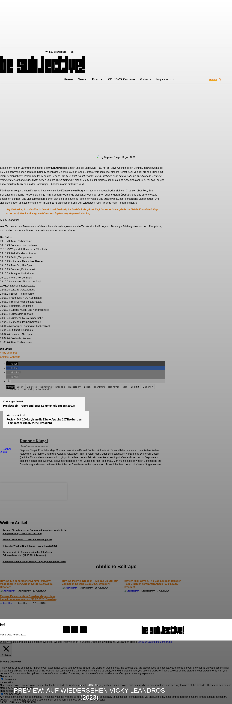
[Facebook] (21, 469)
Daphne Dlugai (112, 157)
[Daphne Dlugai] (99, 157)
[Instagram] (26, 469)
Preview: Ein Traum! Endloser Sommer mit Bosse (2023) (39, 405)
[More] (56, 490)
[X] (32, 469)
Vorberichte (89, 684)
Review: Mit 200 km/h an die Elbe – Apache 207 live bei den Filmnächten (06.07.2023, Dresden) (44, 421)
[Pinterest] (33, 491)
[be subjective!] (163, 630)
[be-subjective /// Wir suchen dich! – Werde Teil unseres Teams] (33, 513)
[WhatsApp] (45, 491)
